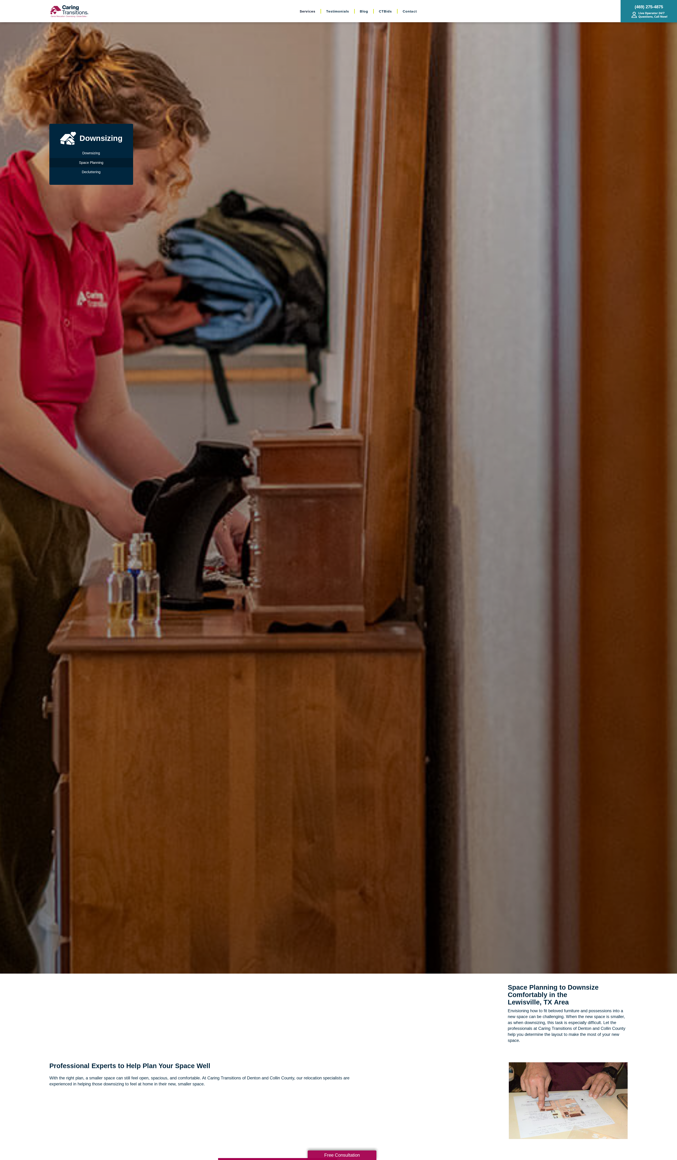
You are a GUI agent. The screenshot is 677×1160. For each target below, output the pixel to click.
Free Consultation (342, 1155)
